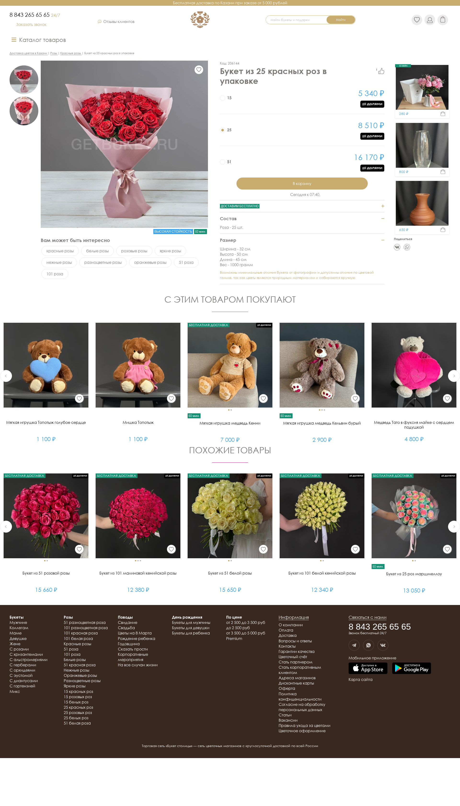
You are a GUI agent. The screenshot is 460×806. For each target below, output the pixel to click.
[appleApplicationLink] (368, 668)
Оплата (286, 630)
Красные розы (77, 643)
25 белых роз (76, 717)
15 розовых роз (78, 696)
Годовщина (129, 643)
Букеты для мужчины (191, 622)
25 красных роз (78, 707)
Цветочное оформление (302, 730)
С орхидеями (22, 670)
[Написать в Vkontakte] (382, 645)
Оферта (287, 688)
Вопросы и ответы (295, 641)
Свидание (127, 622)
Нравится (381, 71)
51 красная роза (80, 664)
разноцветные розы (103, 262)
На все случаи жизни (138, 664)
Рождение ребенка (136, 638)
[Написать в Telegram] (354, 645)
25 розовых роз (78, 712)
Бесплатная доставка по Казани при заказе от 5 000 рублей (230, 2)
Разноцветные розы (82, 680)
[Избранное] (199, 69)
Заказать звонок (31, 24)
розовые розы (134, 250)
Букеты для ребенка (191, 633)
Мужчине (18, 622)
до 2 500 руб (238, 627)
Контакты (287, 646)
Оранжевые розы (80, 675)
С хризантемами (26, 654)
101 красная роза (81, 633)
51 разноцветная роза (85, 622)
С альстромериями (28, 659)
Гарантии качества (297, 651)
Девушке (18, 638)
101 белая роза (78, 638)
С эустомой (21, 675)
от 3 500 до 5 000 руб (245, 633)
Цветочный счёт (293, 656)
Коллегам (19, 627)
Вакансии (288, 720)
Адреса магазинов (297, 677)
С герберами (23, 664)
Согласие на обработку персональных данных (302, 707)
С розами (19, 649)
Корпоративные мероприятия (133, 657)
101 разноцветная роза (86, 627)
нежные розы (59, 262)
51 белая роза (77, 723)
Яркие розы (75, 686)
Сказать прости (133, 649)
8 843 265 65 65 (35, 14)
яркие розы (170, 250)
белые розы (97, 250)
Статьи (285, 715)
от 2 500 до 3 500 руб (245, 622)
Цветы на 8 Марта (135, 633)
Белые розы (75, 659)
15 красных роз (78, 691)
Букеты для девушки (190, 627)
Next (454, 376)
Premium (234, 638)
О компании (291, 624)
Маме (16, 633)
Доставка (288, 635)
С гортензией (22, 686)
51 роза (186, 262)
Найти (340, 20)
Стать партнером (295, 662)
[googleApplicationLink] (411, 668)
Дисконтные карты (296, 683)
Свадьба (126, 627)
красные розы (60, 250)
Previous (6, 376)
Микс (15, 691)
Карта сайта (361, 679)
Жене (15, 643)
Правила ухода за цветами (304, 725)
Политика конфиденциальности (300, 696)
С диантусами (24, 680)
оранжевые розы (150, 262)
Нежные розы (76, 670)
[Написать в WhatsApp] (368, 645)
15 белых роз (76, 702)
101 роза (54, 273)
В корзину (302, 183)
